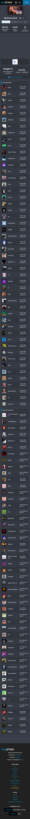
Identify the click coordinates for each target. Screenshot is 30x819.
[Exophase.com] (7, 2)
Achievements (6, 22)
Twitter (15, 797)
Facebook (15, 799)
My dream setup (10, 18)
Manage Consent (15, 781)
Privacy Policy (15, 783)
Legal (15, 778)
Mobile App (15, 769)
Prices (21, 22)
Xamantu (17, 757)
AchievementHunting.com (15, 802)
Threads (15, 795)
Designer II (8, 68)
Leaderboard (14, 22)
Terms (15, 785)
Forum (26, 22)
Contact (15, 776)
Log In (26, 2)
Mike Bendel (18, 755)
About (15, 773)
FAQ (15, 766)
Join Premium (15, 788)
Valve (21, 759)
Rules (15, 771)
